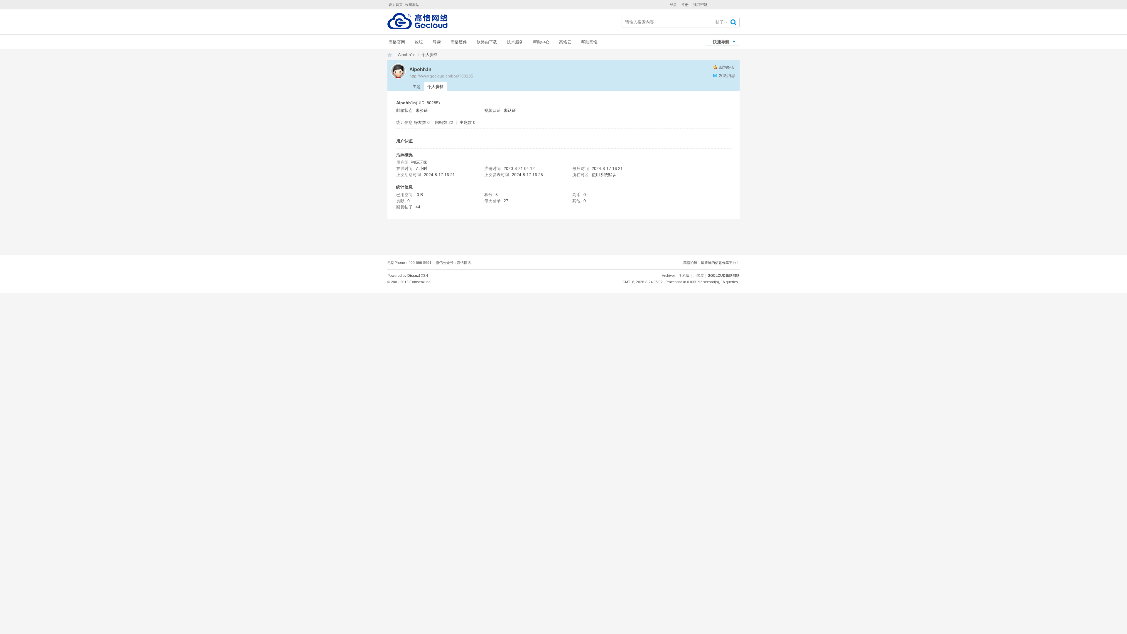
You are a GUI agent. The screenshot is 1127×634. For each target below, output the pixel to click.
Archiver (668, 276)
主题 (416, 86)
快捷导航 (721, 41)
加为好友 (727, 67)
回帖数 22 (444, 122)
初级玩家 (419, 162)
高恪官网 (397, 42)
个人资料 (435, 86)
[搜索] (734, 22)
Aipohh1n (407, 54)
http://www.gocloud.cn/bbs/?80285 (441, 76)
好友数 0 (422, 122)
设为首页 (396, 5)
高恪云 (565, 42)
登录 (673, 5)
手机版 (684, 276)
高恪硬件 (459, 42)
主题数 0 (467, 122)
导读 (437, 42)
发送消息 (727, 75)
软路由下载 (487, 42)
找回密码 (700, 5)
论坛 (419, 42)
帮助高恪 (589, 42)
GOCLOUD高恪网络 (389, 54)
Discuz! (413, 276)
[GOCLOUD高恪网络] (417, 22)
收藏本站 (412, 5)
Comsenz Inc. (420, 282)
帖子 (720, 22)
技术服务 (515, 42)
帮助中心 (541, 42)
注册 (685, 5)
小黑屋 (698, 276)
